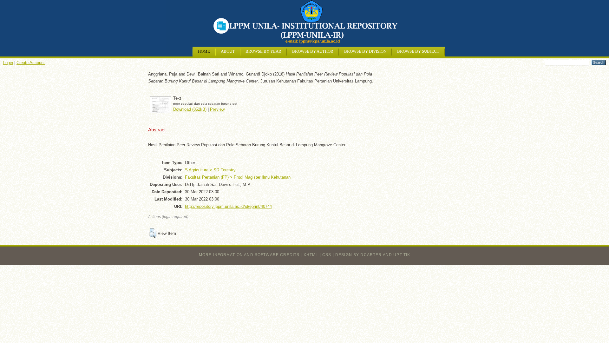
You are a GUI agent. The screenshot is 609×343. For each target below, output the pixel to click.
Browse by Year (263, 51)
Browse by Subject (418, 51)
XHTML (311, 255)
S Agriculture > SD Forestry (210, 170)
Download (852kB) (189, 109)
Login (8, 62)
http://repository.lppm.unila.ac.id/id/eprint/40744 (228, 206)
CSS (326, 255)
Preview (217, 109)
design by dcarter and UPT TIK (372, 255)
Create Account (30, 62)
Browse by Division (365, 51)
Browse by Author (312, 51)
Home (204, 51)
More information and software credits (249, 255)
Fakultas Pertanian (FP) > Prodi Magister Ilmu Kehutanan (238, 177)
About (228, 51)
